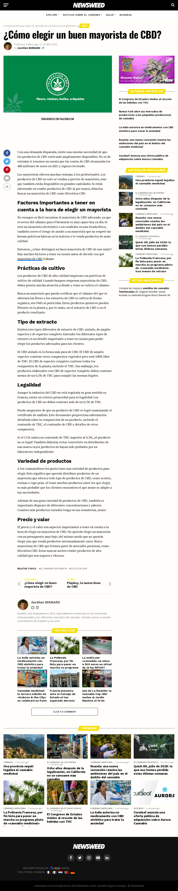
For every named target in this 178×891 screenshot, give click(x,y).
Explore (51, 14)
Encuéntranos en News (46, 867)
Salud (110, 14)
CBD (84, 26)
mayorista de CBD (29, 259)
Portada (8, 25)
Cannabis (52, 25)
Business (126, 14)
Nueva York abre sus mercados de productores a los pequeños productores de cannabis (145, 115)
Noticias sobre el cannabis (81, 14)
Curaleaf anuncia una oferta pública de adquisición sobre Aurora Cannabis (143, 157)
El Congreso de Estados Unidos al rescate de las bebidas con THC (145, 100)
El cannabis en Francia (53, 568)
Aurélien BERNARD (29, 48)
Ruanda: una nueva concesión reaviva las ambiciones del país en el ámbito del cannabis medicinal (145, 143)
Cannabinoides (68, 25)
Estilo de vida (78, 568)
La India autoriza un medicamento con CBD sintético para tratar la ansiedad (146, 129)
